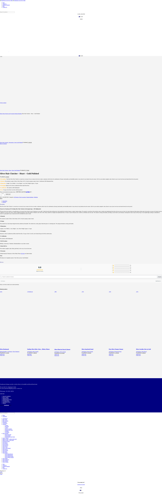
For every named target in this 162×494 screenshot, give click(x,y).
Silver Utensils (63, 351)
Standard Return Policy (7, 399)
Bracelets (7, 426)
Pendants (7, 431)
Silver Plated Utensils (9, 457)
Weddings (36, 197)
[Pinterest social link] (6, 198)
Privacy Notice (5, 397)
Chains (6, 427)
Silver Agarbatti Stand (87, 349)
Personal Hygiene (117, 351)
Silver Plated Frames (9, 456)
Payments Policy (6, 400)
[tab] (82, 201)
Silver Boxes (144, 351)
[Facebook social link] (3, 198)
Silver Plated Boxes (9, 454)
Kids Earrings (8, 435)
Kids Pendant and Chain (10, 436)
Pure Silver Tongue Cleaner (116, 349)
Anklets (6, 425)
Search (159, 276)
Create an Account (81, 484)
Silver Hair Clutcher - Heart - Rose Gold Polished (10, 170)
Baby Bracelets (8, 434)
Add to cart (8, 194)
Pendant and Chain (9, 430)
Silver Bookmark (4, 349)
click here (23, 253)
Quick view (2, 355)
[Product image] (13, 346)
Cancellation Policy (6, 401)
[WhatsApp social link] (8, 198)
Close (1, 472)
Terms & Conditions (7, 396)
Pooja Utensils (90, 351)
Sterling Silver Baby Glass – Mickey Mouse (38, 349)
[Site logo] (6, 0)
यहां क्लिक (28, 192)
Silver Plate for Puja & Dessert (62, 349)
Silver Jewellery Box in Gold (143, 349)
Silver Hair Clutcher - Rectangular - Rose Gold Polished (11, 142)
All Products (16, 197)
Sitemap (4, 403)
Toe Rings (7, 432)
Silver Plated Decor (9, 455)
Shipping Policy (6, 398)
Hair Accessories (22, 197)
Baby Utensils (35, 351)
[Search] (81, 10)
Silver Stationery (16, 351)
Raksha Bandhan (29, 197)
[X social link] (5, 198)
